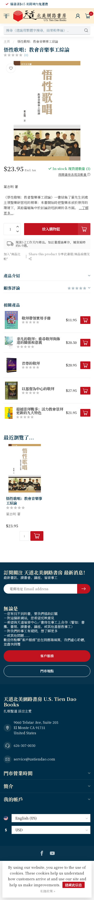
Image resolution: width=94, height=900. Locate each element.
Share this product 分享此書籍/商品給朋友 (59, 254)
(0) (26, 55)
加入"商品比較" (12, 256)
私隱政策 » (47, 891)
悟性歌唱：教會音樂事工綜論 (37, 41)
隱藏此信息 (73, 884)
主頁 (7, 41)
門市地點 (47, 671)
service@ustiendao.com (34, 759)
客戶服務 (47, 655)
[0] (87, 16)
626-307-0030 (24, 745)
